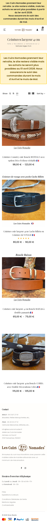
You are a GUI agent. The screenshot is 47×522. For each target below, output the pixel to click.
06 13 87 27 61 (13, 415)
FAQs (4, 492)
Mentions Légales (9, 502)
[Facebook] (21, 468)
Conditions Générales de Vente (14, 499)
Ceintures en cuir (31, 44)
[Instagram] (25, 468)
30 (17, 93)
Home (9, 44)
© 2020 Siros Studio (9, 515)
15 (13, 93)
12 (10, 93)
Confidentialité (8, 505)
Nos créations (18, 44)
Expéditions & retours (10, 495)
